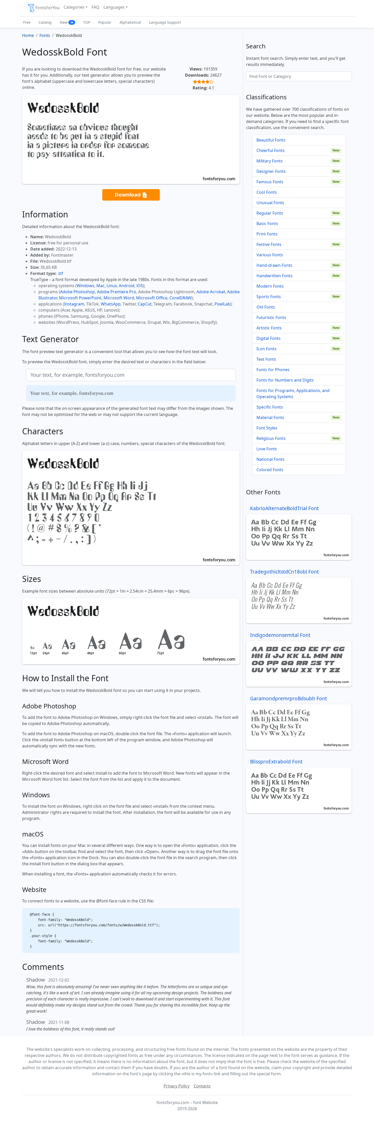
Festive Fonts (268, 244)
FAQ (95, 7)
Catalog (45, 22)
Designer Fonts (271, 171)
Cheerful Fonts (270, 150)
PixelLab (222, 304)
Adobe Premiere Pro (116, 292)
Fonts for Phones (273, 369)
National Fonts (270, 459)
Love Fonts (266, 449)
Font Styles (266, 428)
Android (126, 285)
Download (128, 194)
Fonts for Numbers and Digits (285, 380)
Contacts (202, 1086)
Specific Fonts (269, 407)
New (66, 22)
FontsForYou (47, 7)
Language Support (165, 22)
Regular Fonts (269, 213)
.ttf (60, 273)
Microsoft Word (119, 298)
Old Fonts (265, 307)
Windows (85, 285)
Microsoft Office (151, 298)
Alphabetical (130, 22)
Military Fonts (269, 161)
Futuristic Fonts (271, 317)
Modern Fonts (270, 286)
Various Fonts (269, 255)
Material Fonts (270, 417)
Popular (104, 22)
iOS (139, 285)
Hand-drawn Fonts (274, 265)
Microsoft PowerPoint (80, 298)
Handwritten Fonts (274, 275)
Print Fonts (267, 234)
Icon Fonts (266, 349)
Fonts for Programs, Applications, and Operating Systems (292, 393)
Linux (112, 285)
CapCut (145, 304)
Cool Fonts (266, 192)
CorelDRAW (180, 298)
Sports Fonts (268, 296)
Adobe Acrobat (210, 292)
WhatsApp (111, 304)
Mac (100, 285)
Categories (74, 7)
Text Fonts (266, 359)
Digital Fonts (268, 338)
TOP (86, 22)
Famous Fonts (269, 182)
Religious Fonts (271, 438)
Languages (114, 7)
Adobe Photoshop (77, 292)
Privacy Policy (177, 1086)
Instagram (74, 304)
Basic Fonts (267, 223)
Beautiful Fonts (270, 140)
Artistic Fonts (269, 328)
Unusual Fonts (270, 202)
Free (27, 22)
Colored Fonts (269, 469)
